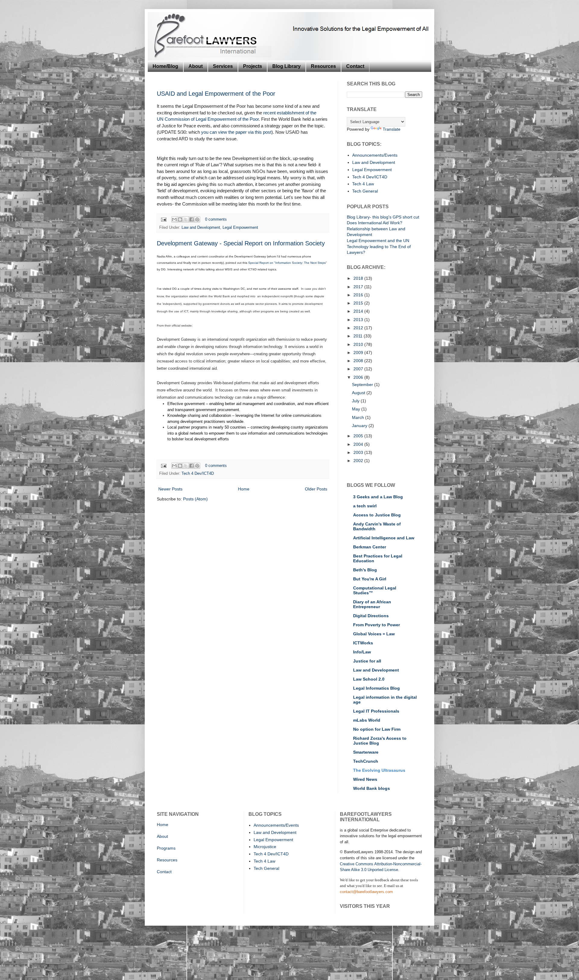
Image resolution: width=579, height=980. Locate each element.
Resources (323, 66)
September (363, 384)
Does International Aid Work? (374, 222)
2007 (358, 368)
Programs (166, 848)
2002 (358, 460)
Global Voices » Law (374, 633)
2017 (358, 286)
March (358, 417)
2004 (358, 444)
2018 (358, 278)
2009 (358, 352)
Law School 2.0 (368, 679)
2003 (358, 452)
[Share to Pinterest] (197, 219)
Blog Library (286, 66)
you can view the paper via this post (236, 132)
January (360, 425)
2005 (358, 435)
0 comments (216, 219)
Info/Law (362, 652)
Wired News (365, 779)
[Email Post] (163, 219)
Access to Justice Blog (377, 514)
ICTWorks (363, 642)
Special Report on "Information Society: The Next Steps (287, 262)
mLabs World (366, 720)
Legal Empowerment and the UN (378, 240)
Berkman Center (369, 546)
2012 (358, 327)
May (356, 409)
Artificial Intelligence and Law (383, 537)
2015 (358, 303)
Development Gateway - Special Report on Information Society (241, 243)
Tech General (365, 191)
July (356, 400)
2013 (358, 319)
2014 (358, 311)
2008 (358, 360)
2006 (358, 377)
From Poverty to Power (376, 624)
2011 (358, 336)
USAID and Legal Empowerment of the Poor (216, 93)
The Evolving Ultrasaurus (379, 770)
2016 (358, 294)
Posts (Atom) (195, 498)
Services (223, 66)
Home (243, 489)
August (359, 392)
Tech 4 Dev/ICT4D (198, 473)
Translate (391, 129)
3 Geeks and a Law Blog (378, 496)
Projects (252, 66)
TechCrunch (365, 761)
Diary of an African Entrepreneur (372, 604)
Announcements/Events (374, 155)
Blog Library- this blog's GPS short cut (383, 217)
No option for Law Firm (376, 729)
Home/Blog (165, 66)
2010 (358, 344)
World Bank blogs (371, 788)
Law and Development (201, 227)
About (195, 66)
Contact (355, 66)
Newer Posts (170, 489)
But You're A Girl (369, 578)
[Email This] (174, 219)
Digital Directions (371, 615)
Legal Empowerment (240, 227)
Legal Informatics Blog (376, 688)
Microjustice (265, 846)
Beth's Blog (365, 569)
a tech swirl (365, 505)
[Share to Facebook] (191, 219)
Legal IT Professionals (376, 711)
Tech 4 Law (363, 183)
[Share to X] (186, 219)
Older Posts (316, 489)
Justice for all (367, 661)
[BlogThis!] (180, 219)
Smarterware (365, 752)
